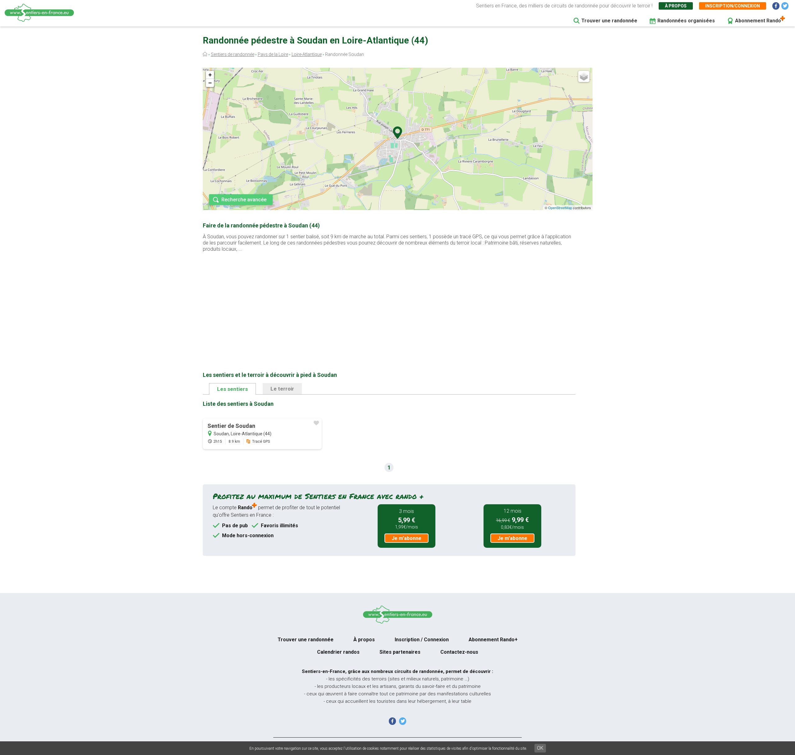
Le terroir (282, 389)
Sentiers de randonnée (232, 54)
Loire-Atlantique (307, 54)
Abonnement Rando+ (493, 640)
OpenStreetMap (560, 207)
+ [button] (210, 74)
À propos (676, 5)
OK (540, 748)
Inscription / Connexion (422, 640)
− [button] (210, 83)
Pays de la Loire (273, 54)
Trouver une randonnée (609, 21)
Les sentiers (232, 389)
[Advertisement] (389, 302)
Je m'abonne (406, 538)
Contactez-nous (459, 652)
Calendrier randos (338, 652)
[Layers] (583, 76)
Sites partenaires (399, 652)
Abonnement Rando (758, 21)
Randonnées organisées (686, 21)
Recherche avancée (243, 200)
